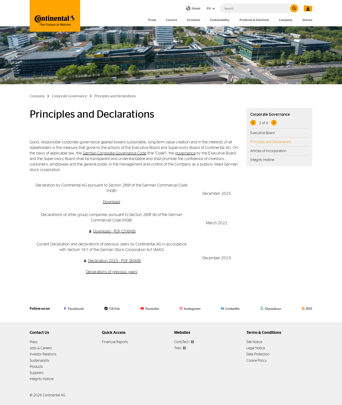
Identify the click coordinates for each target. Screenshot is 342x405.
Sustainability (220, 20)
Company (286, 20)
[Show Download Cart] (307, 8)
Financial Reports (115, 342)
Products (36, 366)
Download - (114, 231)
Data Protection (257, 354)
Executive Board (262, 133)
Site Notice (254, 342)
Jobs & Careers (41, 348)
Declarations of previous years (111, 272)
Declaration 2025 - (114, 260)
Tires (178, 348)
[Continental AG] (55, 16)
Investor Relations (43, 354)
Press (152, 20)
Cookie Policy (256, 360)
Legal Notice (255, 348)
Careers (171, 20)
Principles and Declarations (270, 142)
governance (185, 153)
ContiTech (182, 342)
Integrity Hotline (262, 160)
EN (209, 8)
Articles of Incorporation (268, 151)
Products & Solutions (254, 20)
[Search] (294, 8)
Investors (193, 20)
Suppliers (37, 373)
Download (111, 202)
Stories (307, 20)
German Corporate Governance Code (114, 153)
